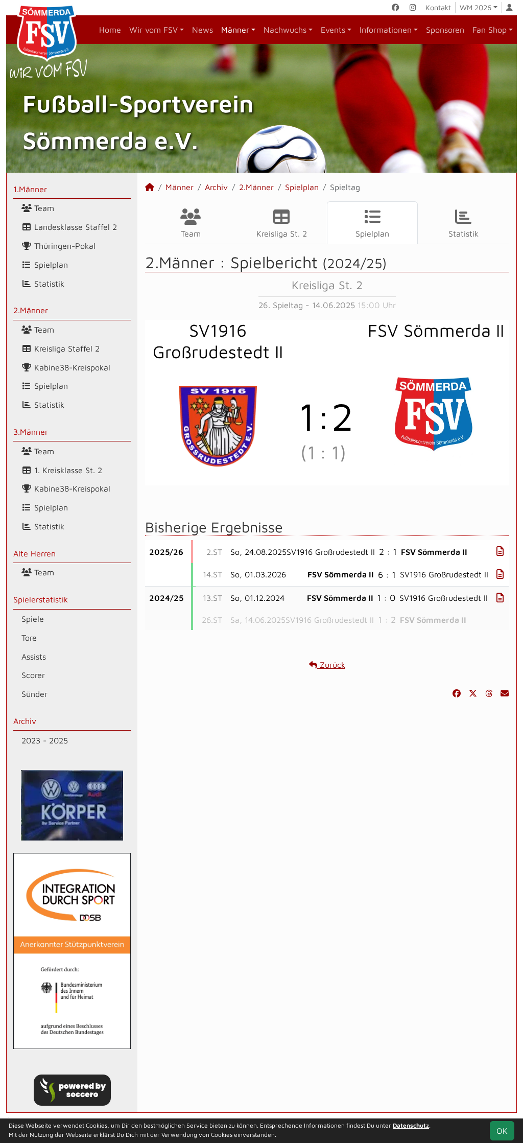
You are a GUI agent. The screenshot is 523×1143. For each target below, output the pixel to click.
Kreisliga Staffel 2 (66, 348)
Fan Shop (489, 29)
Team (43, 208)
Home (110, 29)
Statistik (48, 283)
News (202, 29)
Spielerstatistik (40, 599)
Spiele (32, 618)
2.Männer (30, 310)
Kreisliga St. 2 (281, 233)
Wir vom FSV (153, 29)
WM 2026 (475, 7)
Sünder (34, 693)
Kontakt (438, 7)
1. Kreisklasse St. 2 (67, 470)
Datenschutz (411, 1125)
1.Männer (30, 189)
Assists (33, 656)
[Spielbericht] (500, 551)
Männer (235, 29)
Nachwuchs (285, 29)
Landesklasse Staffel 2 (74, 226)
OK (502, 1130)
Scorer (33, 675)
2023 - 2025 (44, 740)
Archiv (24, 721)
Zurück (331, 664)
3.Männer (30, 431)
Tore (29, 637)
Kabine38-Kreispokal (71, 367)
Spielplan (50, 264)
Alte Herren (34, 553)
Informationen (386, 29)
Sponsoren (445, 29)
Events (333, 29)
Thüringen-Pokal (64, 245)
